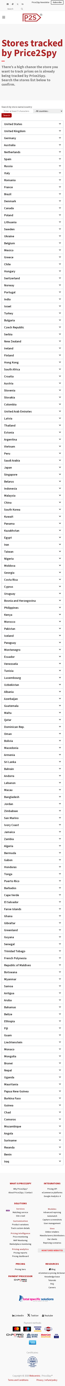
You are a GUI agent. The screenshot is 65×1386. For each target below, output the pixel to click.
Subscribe (57, 2)
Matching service (20, 1212)
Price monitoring (20, 1236)
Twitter (34, 1315)
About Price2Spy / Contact (20, 1192)
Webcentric (34, 1375)
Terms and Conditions (18, 1380)
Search (6, 115)
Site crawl (20, 1216)
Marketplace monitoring (20, 1244)
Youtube (48, 1315)
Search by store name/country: (17, 107)
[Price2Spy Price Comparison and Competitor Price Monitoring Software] (42, 22)
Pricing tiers (20, 1269)
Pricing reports (20, 1252)
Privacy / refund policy (46, 1380)
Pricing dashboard (20, 1256)
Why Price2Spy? (20, 1189)
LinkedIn (19, 1315)
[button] (32, 124)
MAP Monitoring (20, 1240)
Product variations (20, 1224)
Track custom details (20, 1228)
